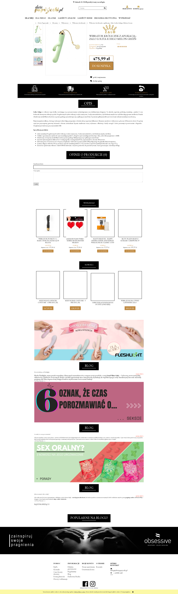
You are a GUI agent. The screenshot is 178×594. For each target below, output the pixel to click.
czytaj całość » (140, 374)
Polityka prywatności (72, 568)
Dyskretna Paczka (74, 576)
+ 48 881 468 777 (116, 574)
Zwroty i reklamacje (60, 579)
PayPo (55, 567)
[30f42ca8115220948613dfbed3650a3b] (38, 29)
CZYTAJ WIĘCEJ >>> (39, 381)
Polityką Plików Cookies (79, 592)
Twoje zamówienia (88, 567)
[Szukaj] (105, 8)
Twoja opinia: (36, 171)
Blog (69, 574)
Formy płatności (59, 576)
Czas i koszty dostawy (57, 573)
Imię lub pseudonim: (38, 164)
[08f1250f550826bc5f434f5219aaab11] (38, 50)
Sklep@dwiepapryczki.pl (118, 570)
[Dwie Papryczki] (49, 8)
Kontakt (56, 569)
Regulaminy (72, 571)
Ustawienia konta (88, 569)
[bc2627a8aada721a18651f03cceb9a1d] (38, 39)
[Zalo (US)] (110, 28)
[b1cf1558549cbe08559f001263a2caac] (38, 61)
